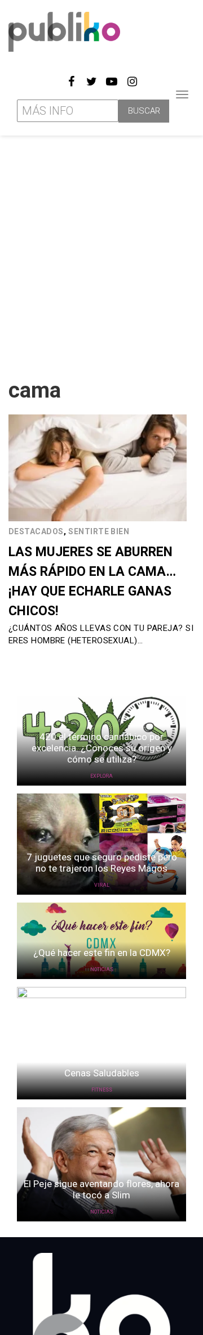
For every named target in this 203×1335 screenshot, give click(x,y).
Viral (101, 885)
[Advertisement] (101, 252)
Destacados (36, 531)
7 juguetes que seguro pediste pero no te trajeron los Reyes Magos (102, 862)
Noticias (101, 969)
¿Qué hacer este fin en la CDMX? (101, 952)
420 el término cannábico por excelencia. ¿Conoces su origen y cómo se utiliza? (102, 748)
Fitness (101, 1090)
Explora (101, 776)
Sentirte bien (98, 531)
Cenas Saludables (101, 1073)
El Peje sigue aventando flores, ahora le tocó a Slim (101, 1189)
